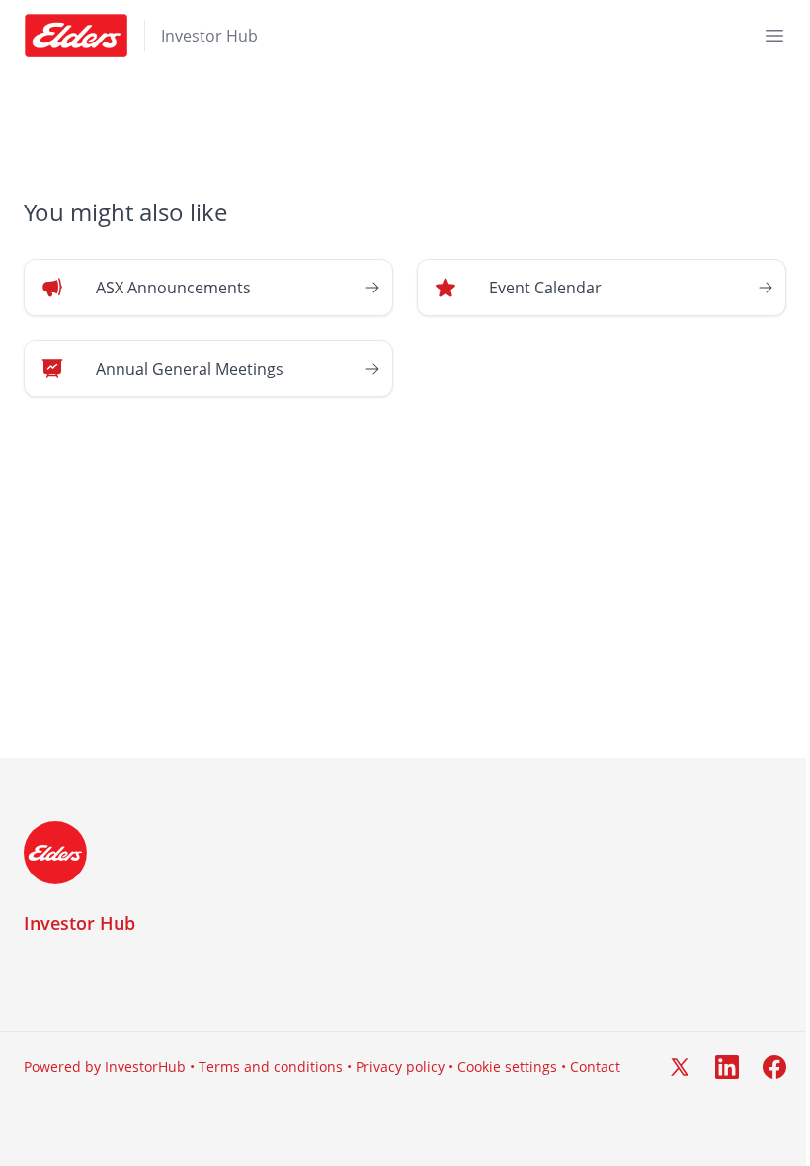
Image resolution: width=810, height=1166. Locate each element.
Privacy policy (400, 1067)
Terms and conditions (271, 1067)
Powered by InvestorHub (105, 1067)
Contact (595, 1067)
